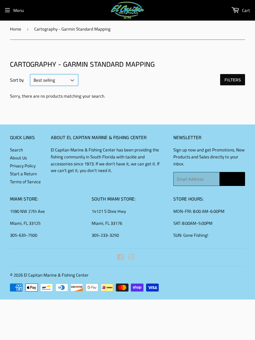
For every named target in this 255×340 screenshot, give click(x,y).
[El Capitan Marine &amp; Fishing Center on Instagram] (131, 258)
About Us (18, 157)
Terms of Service (25, 181)
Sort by (17, 79)
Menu (18, 10)
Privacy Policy (23, 165)
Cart (245, 10)
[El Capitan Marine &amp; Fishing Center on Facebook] (120, 258)
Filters (232, 79)
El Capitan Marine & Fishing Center (56, 275)
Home (15, 29)
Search (16, 149)
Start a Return (23, 173)
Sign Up (232, 179)
